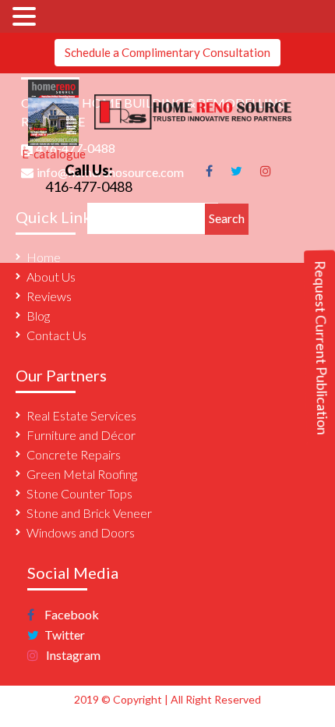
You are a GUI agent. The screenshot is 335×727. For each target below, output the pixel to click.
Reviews (49, 296)
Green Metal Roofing (81, 473)
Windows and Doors (80, 532)
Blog (38, 315)
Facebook (70, 614)
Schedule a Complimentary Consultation (167, 52)
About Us (51, 276)
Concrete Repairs (73, 454)
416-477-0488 (88, 186)
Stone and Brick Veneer (89, 512)
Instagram (72, 654)
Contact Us (56, 335)
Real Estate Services (81, 415)
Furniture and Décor (81, 434)
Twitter (63, 634)
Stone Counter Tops (79, 493)
